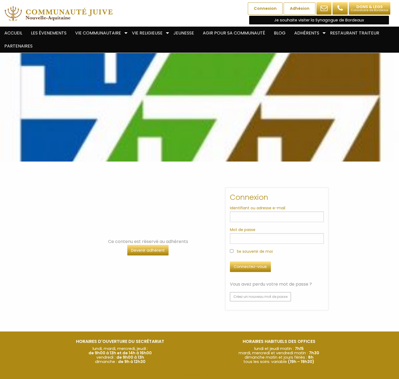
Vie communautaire (98, 33)
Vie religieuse (147, 33)
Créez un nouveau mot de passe (260, 296)
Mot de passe (242, 229)
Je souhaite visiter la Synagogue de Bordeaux (319, 20)
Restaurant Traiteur (354, 33)
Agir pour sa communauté (234, 33)
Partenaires (18, 46)
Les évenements (48, 33)
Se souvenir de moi (254, 251)
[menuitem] (13, 33)
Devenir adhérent (148, 250)
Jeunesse (183, 33)
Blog (280, 33)
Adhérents (306, 33)
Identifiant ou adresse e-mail (257, 208)
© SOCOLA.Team (199, 374)
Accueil (13, 33)
